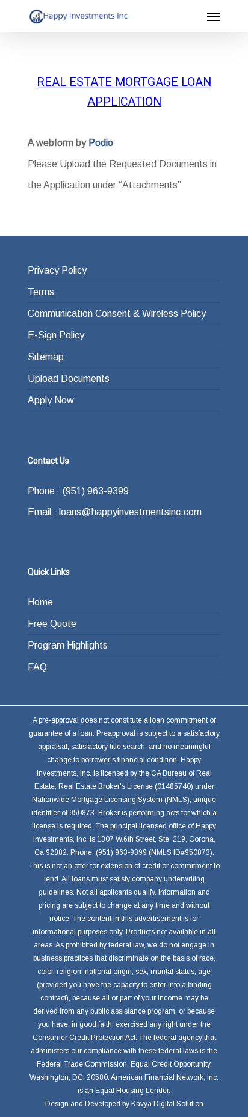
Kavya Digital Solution (167, 1104)
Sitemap (46, 357)
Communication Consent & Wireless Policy (117, 313)
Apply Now (51, 400)
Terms (41, 292)
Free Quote (52, 624)
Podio (100, 143)
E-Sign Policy (56, 335)
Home (40, 602)
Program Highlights (68, 645)
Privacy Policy (57, 270)
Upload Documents (69, 378)
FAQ (37, 667)
